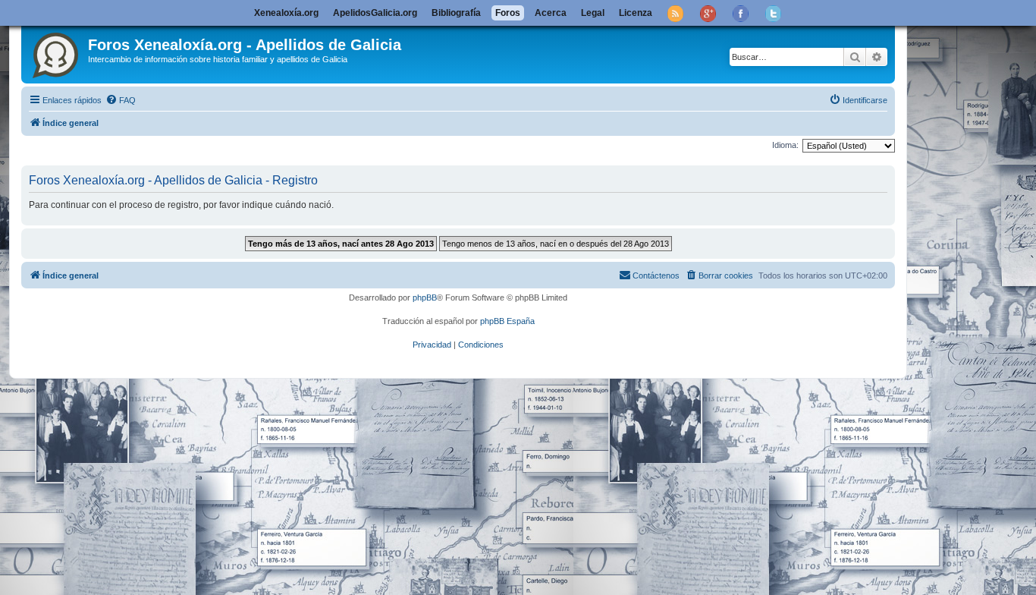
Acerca (551, 13)
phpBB (425, 297)
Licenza (635, 13)
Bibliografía (456, 13)
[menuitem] (120, 100)
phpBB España (507, 321)
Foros (507, 13)
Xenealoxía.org (286, 13)
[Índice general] (56, 52)
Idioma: (785, 145)
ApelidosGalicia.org (375, 13)
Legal (592, 13)
